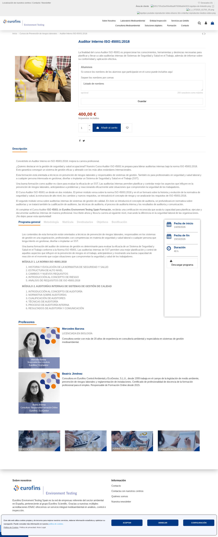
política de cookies (56, 524)
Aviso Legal (41, 527)
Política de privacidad (27, 527)
